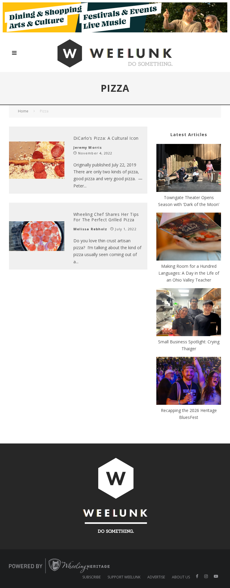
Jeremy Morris (87, 147)
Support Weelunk (124, 577)
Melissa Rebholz (90, 229)
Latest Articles (188, 134)
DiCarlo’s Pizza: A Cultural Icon (106, 138)
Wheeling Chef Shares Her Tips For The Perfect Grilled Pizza (106, 216)
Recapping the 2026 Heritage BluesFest (189, 413)
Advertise (156, 577)
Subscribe (91, 577)
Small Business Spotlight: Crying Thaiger (189, 345)
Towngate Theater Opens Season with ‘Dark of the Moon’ (188, 201)
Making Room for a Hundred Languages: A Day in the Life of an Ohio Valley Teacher (188, 273)
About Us (181, 577)
